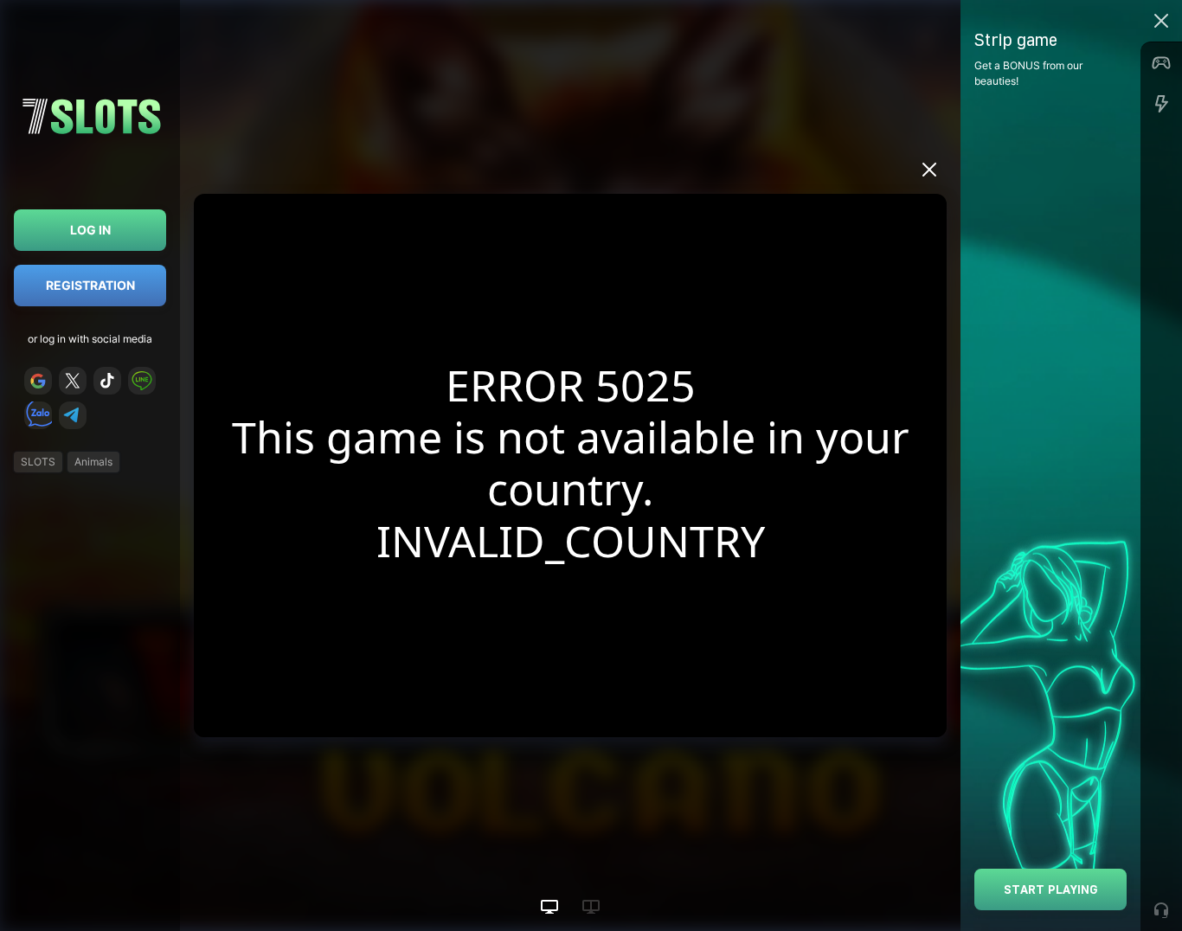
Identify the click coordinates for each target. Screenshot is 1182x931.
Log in (90, 229)
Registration (90, 285)
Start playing (1051, 889)
